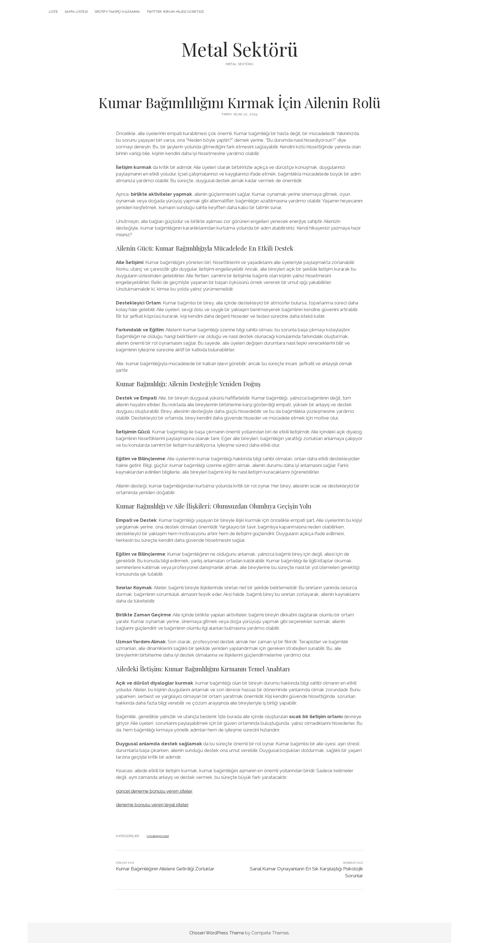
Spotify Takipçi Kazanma (117, 12)
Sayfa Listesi (76, 12)
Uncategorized (158, 836)
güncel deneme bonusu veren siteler (154, 791)
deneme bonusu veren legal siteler (152, 804)
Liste (53, 12)
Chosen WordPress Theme (216, 933)
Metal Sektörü (239, 49)
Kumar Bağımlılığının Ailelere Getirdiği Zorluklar (165, 868)
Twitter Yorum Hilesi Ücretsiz (175, 12)
